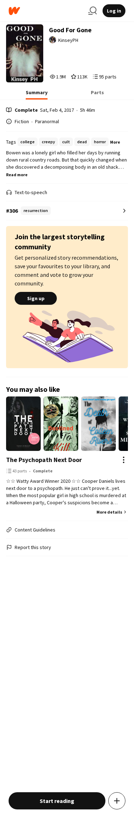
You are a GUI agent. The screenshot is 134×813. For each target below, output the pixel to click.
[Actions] (123, 460)
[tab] (37, 95)
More (115, 142)
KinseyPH (68, 40)
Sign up (36, 298)
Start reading (57, 800)
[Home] (46, 10)
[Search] (92, 10)
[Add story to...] (116, 800)
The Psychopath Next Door (44, 460)
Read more (17, 174)
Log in (114, 11)
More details (109, 512)
